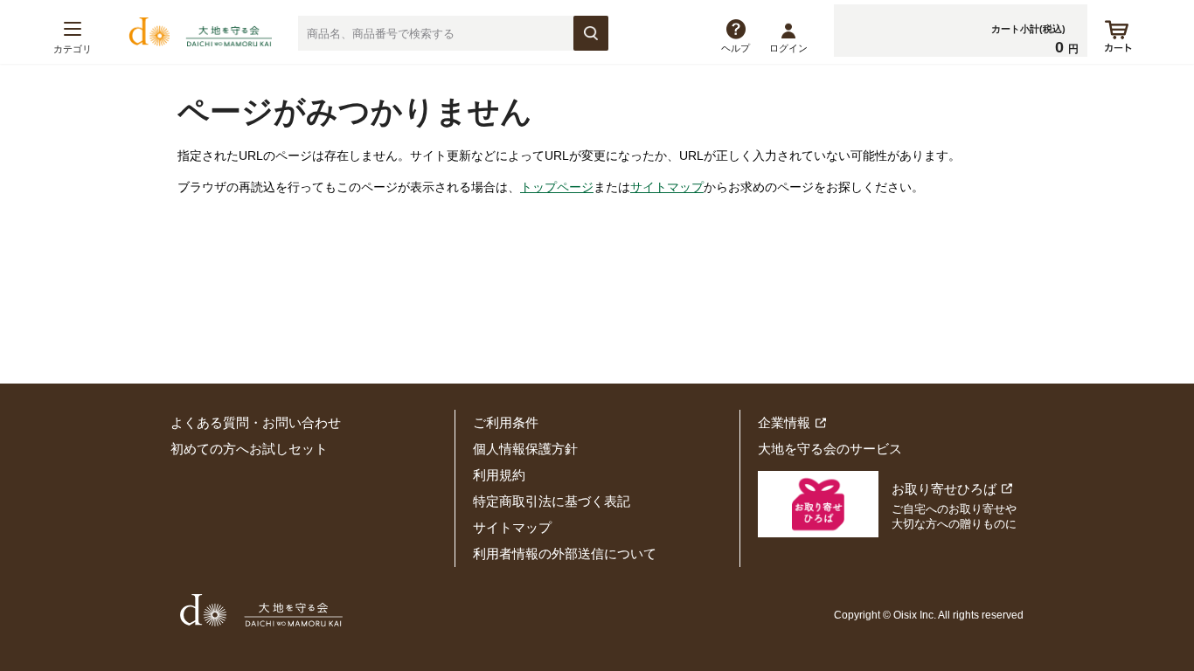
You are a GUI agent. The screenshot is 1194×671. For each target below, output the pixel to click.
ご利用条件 (505, 422)
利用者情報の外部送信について (564, 553)
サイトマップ (667, 187)
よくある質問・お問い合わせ (255, 422)
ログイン (788, 48)
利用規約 (499, 474)
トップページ (557, 187)
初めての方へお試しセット (249, 448)
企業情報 (784, 422)
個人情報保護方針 (525, 448)
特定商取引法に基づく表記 (551, 501)
